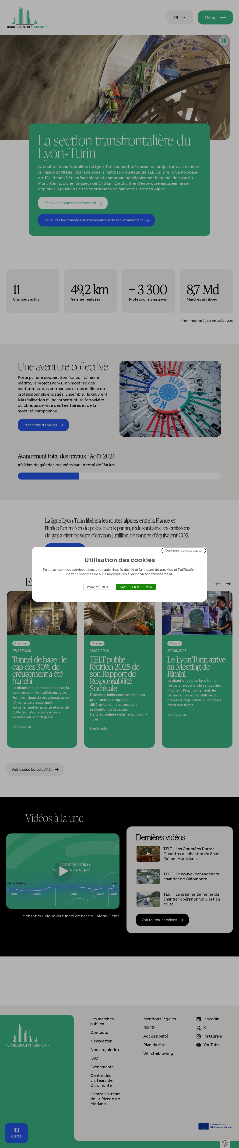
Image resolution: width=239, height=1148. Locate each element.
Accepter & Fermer (136, 587)
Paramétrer (97, 587)
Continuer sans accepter (184, 550)
